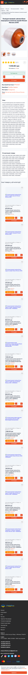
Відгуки (3, 629)
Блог (2, 614)
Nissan (22, 8)
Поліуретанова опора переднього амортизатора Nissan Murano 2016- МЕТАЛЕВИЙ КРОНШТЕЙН (13, 360)
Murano (3, 10)
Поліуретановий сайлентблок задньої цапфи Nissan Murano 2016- (12, 286)
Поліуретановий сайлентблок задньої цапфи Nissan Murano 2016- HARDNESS (12, 472)
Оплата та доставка (5, 623)
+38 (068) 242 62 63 (5, 645)
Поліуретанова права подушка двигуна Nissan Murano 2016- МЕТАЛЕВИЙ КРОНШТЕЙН (13, 434)
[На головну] (9, 2)
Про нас (3, 616)
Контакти (3, 627)
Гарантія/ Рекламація (6, 618)
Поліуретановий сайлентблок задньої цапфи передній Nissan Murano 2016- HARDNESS (13, 323)
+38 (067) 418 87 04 (5, 641)
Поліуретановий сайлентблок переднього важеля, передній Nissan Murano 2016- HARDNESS (13, 546)
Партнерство (4, 625)
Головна (2, 8)
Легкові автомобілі (15, 8)
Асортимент (4, 612)
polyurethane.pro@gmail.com (9, 650)
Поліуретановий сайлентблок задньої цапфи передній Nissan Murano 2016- (13, 249)
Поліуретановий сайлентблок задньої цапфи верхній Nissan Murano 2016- (12, 211)
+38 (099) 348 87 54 (5, 643)
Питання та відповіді (6, 621)
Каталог (7, 8)
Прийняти (14, 672)
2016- (8, 10)
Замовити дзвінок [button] (5, 647)
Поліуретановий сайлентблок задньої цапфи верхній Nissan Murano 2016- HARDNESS (12, 397)
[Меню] (2, 2)
